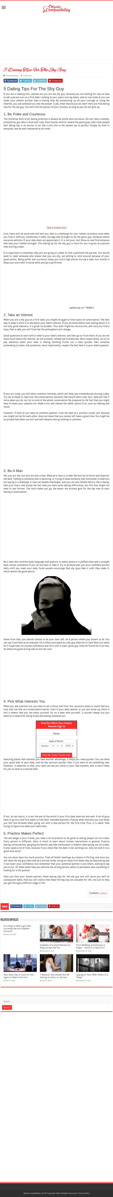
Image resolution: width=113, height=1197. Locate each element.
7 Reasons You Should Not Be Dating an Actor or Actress (54, 976)
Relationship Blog (12, 75)
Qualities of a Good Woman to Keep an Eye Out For (55, 946)
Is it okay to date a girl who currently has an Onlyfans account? (17, 929)
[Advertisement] (56, 36)
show (103, 893)
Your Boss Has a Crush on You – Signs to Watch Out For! (19, 976)
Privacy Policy (84, 1193)
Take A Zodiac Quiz (56, 227)
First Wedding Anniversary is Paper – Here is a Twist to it (90, 946)
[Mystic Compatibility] (56, 8)
